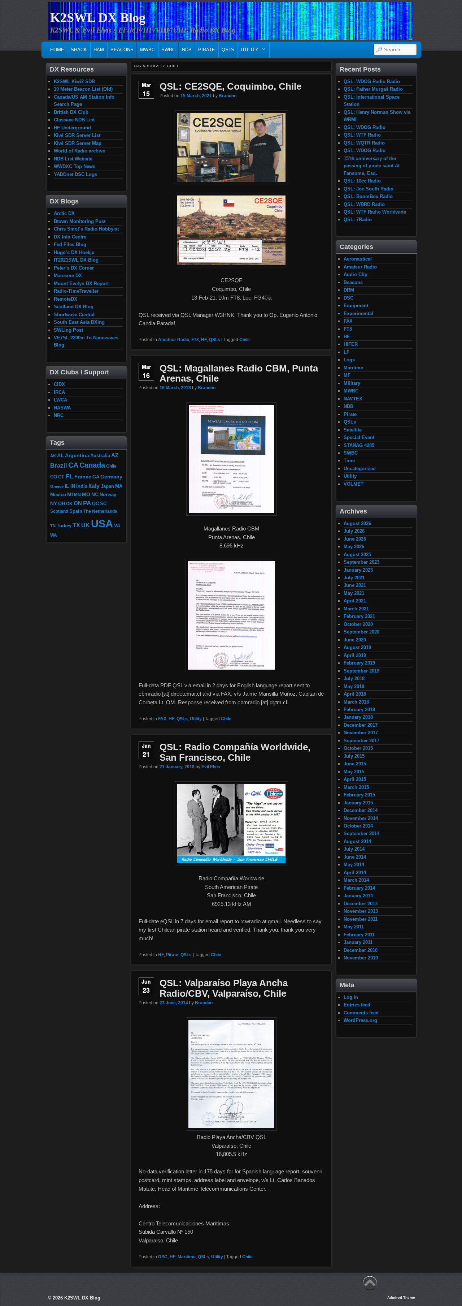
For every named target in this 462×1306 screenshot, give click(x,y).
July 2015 (354, 756)
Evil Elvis (210, 766)
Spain (75, 511)
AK (53, 456)
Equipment (356, 305)
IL (67, 486)
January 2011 (358, 942)
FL (69, 476)
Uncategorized (360, 468)
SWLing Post (68, 330)
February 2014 (359, 888)
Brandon (227, 95)
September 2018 (361, 671)
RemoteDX (65, 299)
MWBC (147, 49)
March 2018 (356, 702)
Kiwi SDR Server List (77, 135)
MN (77, 494)
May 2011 (354, 926)
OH (61, 503)
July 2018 (354, 678)
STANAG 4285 (359, 445)
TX (76, 525)
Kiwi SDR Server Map (77, 143)
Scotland (59, 511)
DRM (349, 290)
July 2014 (354, 849)
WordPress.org (360, 1020)
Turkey (64, 525)
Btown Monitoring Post (79, 221)
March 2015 (356, 787)
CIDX (59, 384)
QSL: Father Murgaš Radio (373, 89)
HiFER (351, 344)
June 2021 (355, 585)
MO (86, 494)
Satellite (353, 430)
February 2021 (359, 616)
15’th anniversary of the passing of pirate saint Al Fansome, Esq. (372, 166)
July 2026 (354, 531)
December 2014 (361, 810)
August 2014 (357, 841)
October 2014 (358, 826)
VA (117, 525)
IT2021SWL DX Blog (76, 260)
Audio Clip (355, 274)
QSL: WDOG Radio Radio (372, 81)
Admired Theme (401, 1297)
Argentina (77, 455)
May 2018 (354, 686)
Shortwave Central (74, 314)
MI (70, 494)
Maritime (187, 1256)
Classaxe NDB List (74, 120)
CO (53, 477)
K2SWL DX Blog (97, 17)
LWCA (60, 400)
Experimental (358, 313)
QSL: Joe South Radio (368, 189)
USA (102, 523)
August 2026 (357, 523)
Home (57, 49)
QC (95, 503)
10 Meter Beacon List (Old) (83, 89)
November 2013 (361, 911)
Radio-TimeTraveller (76, 291)
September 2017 (361, 740)
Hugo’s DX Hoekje (74, 252)
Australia (100, 455)
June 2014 (355, 857)
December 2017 (361, 725)
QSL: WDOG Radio (364, 127)
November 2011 (361, 919)
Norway (108, 494)
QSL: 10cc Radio (362, 181)
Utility (248, 51)
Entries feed (357, 1005)
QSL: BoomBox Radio (368, 196)
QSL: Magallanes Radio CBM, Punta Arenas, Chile (239, 373)
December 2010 (361, 950)
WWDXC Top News (74, 166)
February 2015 (359, 795)
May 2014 (354, 864)
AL (60, 455)
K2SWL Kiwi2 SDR (74, 81)
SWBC (168, 49)
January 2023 (358, 570)
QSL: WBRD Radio (364, 204)
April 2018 (355, 694)
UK (85, 525)
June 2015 (355, 763)
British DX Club (71, 112)
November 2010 (361, 958)
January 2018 (358, 717)
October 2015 (358, 748)
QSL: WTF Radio (362, 135)
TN (53, 526)
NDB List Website (73, 159)
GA (95, 477)
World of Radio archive (79, 151)
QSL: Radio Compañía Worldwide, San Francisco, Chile (235, 752)
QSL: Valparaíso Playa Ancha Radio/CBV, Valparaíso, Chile (224, 988)
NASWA (62, 408)
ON (78, 503)
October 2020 (358, 624)
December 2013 (361, 903)
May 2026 (354, 546)
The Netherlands (100, 511)
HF (204, 339)
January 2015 (358, 802)
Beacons (122, 49)
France (82, 477)
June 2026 (355, 539)
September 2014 (361, 833)
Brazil (58, 465)
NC (95, 494)
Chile (244, 339)
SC (103, 503)
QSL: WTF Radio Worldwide (375, 212)
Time (349, 460)
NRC (59, 415)
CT (61, 477)
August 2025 (357, 554)
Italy (94, 485)
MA (118, 486)
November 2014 (361, 818)
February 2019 (359, 663)
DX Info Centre (70, 237)
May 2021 (354, 593)
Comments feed (361, 1012)
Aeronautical (358, 259)
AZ (114, 455)
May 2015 (354, 771)
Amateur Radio (173, 339)
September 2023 (361, 562)
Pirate (206, 49)
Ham (98, 49)
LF (346, 352)
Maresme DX (68, 275)
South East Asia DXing (79, 322)
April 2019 (355, 655)
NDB (187, 49)
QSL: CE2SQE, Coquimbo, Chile (230, 86)
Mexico (58, 494)
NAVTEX (353, 398)
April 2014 (355, 872)
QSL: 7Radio (358, 219)
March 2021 (356, 608)
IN (72, 486)
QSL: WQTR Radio (364, 143)
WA (53, 535)
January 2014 (358, 895)
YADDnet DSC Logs (75, 174)
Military (352, 383)
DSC (162, 1256)
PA (87, 503)
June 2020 (355, 640)
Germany (111, 477)
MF (347, 375)
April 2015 (355, 779)
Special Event (359, 437)
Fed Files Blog (70, 244)
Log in (351, 997)
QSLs (228, 49)
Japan (107, 486)
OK (69, 503)
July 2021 (354, 577)
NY (53, 503)
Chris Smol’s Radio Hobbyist (86, 229)
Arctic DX (64, 213)
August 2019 (357, 647)
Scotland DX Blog (73, 306)
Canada (92, 465)
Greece (57, 486)
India (81, 486)
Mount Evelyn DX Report (81, 283)
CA (73, 465)
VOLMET (353, 484)
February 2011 (359, 934)
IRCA (59, 392)
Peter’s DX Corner (74, 268)
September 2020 (361, 632)
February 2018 (359, 709)
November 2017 (361, 732)
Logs (349, 359)
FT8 (195, 339)
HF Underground (72, 127)
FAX (162, 718)
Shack (79, 49)
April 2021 (355, 600)
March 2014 (356, 880)
